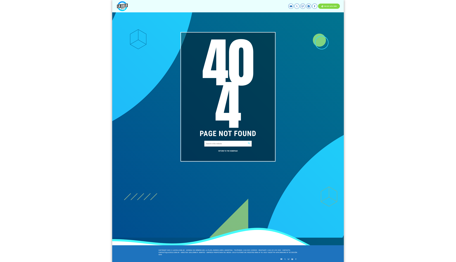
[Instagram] (308, 6)
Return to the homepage (228, 151)
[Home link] (122, 6)
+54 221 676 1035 (329, 6)
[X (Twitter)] (296, 6)
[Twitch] (302, 6)
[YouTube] (291, 6)
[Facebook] (314, 6)
